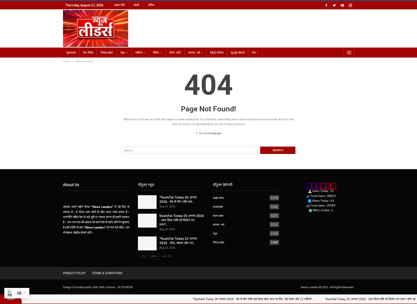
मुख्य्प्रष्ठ (71, 52)
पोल (254, 52)
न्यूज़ (122, 52)
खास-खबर (218, 215)
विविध (156, 52)
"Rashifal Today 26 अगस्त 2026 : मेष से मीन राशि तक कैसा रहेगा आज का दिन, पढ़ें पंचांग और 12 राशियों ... (236, 299)
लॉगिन (151, 5)
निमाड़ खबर (107, 52)
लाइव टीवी (119, 5)
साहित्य (139, 52)
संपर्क (136, 5)
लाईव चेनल (218, 198)
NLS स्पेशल (216, 52)
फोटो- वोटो (175, 52)
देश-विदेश (88, 52)
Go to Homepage (210, 133)
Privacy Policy (74, 273)
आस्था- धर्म (194, 52)
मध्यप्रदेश (218, 206)
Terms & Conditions (107, 273)
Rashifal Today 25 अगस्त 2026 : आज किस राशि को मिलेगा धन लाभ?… (181, 220)
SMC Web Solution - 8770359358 (112, 287)
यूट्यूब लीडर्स (238, 52)
